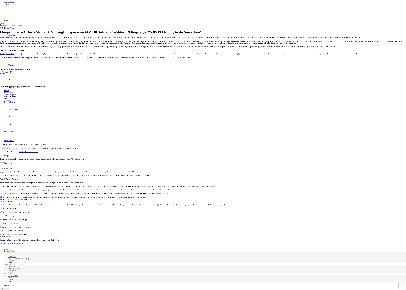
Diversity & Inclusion (15, 268)
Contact (6, 98)
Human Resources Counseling (18, 259)
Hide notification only (17, 244)
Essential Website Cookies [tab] (9, 179)
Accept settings (5, 244)
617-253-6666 (9, 2)
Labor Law (12, 257)
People (6, 91)
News (10, 278)
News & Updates (10, 96)
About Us (7, 94)
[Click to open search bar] (7, 147)
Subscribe (7, 100)
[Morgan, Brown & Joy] (15, 11)
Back (10, 262)
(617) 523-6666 (7, 71)
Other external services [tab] (7, 201)
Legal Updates (13, 276)
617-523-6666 (9, 141)
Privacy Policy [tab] (5, 236)
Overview (11, 253)
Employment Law (14, 255)
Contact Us (8, 163)
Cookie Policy (15, 148)
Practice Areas (9, 93)
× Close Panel (5, 289)
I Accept (3, 162)
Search (7, 5)
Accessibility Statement (70, 148)
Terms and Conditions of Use (51, 148)
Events (10, 279)
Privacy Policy (5, 148)
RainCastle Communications (28, 152)
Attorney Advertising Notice (30, 148)
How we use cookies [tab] (7, 168)
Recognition (12, 270)
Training (11, 260)
